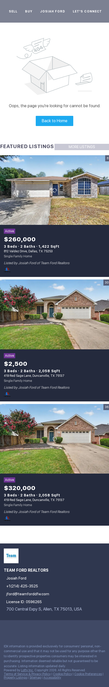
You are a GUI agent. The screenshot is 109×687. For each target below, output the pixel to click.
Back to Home (54, 120)
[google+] (57, 629)
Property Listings (15, 677)
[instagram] (36, 629)
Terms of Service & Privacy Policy (27, 674)
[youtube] (46, 629)
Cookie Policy (62, 674)
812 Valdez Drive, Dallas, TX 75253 (28, 251)
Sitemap (35, 677)
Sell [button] (13, 11)
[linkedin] (16, 629)
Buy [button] (28, 11)
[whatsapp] (67, 629)
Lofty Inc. (27, 670)
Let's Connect (87, 11)
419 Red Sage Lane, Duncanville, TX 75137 (34, 376)
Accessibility (52, 677)
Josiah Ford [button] (52, 11)
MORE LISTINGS (82, 147)
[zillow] (26, 629)
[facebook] (6, 629)
